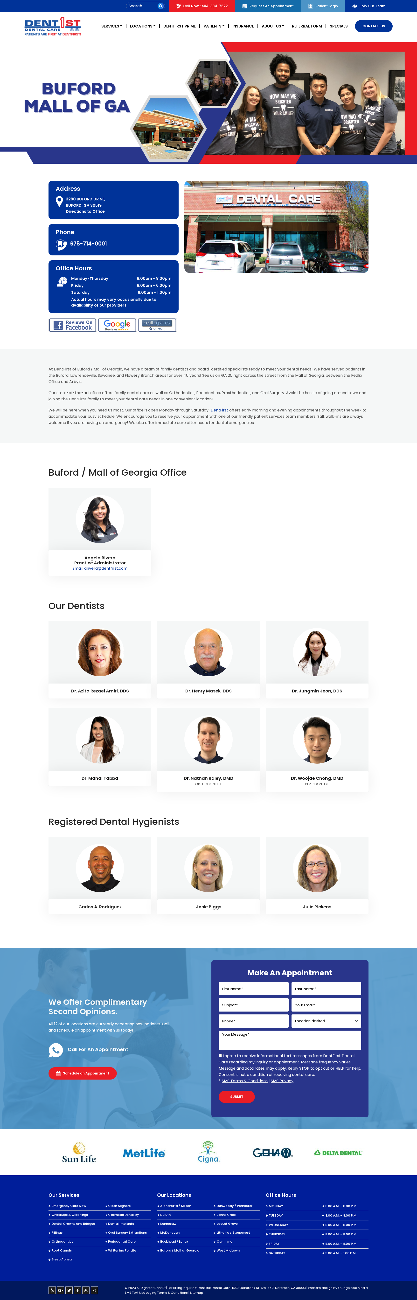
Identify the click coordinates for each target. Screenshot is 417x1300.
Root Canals (62, 1250)
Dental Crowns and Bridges (73, 1223)
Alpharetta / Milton (175, 1206)
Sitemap (196, 1292)
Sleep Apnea (62, 1259)
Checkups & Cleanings (70, 1214)
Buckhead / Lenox (174, 1241)
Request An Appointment (272, 6)
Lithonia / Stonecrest (233, 1232)
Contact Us (373, 26)
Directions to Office (85, 211)
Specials (339, 26)
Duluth (165, 1214)
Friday (77, 285)
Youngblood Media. (353, 1288)
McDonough (170, 1232)
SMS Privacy (282, 1081)
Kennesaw (168, 1223)
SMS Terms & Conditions (245, 1081)
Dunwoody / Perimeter (234, 1206)
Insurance (243, 26)
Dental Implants (121, 1223)
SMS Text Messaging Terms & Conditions (156, 1292)
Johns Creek (226, 1214)
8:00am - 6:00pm (154, 285)
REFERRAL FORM (307, 26)
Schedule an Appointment (86, 1073)
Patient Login (326, 6)
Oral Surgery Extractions (127, 1232)
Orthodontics (62, 1241)
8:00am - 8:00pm (154, 278)
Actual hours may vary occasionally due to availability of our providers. (113, 302)
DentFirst (219, 410)
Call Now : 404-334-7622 (205, 6)
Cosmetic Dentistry (123, 1214)
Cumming (224, 1241)
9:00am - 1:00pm (154, 292)
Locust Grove (227, 1223)
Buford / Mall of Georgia (179, 1250)
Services (110, 26)
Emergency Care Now (69, 1206)
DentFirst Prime (179, 26)
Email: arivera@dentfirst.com (99, 568)
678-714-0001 (88, 243)
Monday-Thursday (89, 278)
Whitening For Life (122, 1250)
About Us (271, 26)
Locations (141, 26)
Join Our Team (372, 6)
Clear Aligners (119, 1206)
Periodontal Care (122, 1241)
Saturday (80, 292)
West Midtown (228, 1250)
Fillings (57, 1232)
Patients (213, 26)
